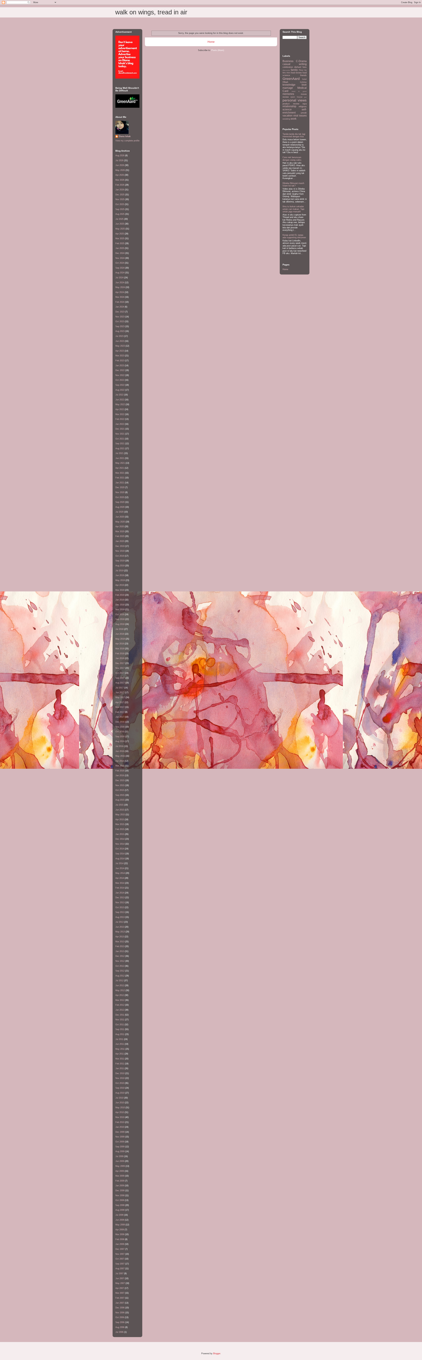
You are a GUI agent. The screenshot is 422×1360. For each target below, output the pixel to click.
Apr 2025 (119, 233)
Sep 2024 (119, 268)
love (304, 84)
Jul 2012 (119, 980)
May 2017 (120, 697)
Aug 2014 (119, 858)
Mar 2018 (119, 648)
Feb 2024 (119, 302)
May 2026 (120, 170)
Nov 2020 (119, 492)
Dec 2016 (119, 722)
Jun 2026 (119, 165)
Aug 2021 (119, 448)
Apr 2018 (119, 643)
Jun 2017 (119, 692)
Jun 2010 (119, 1102)
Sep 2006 (119, 1322)
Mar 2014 (119, 883)
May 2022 (120, 404)
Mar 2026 (119, 180)
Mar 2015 (119, 824)
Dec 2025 (119, 194)
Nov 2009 (119, 1136)
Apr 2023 (119, 351)
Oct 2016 (119, 731)
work (293, 118)
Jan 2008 (119, 1244)
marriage (288, 87)
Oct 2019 (119, 556)
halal (304, 79)
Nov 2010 (119, 1078)
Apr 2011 (119, 1053)
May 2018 (120, 639)
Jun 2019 (119, 575)
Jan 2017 (119, 717)
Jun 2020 (119, 517)
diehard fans (300, 67)
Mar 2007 (119, 1293)
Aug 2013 (119, 917)
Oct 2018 (119, 614)
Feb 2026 (119, 185)
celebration (288, 67)
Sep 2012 (119, 971)
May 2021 (120, 463)
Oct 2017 (119, 673)
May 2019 (120, 580)
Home (211, 41)
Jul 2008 (119, 1215)
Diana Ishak (125, 136)
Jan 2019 (119, 600)
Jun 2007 (119, 1278)
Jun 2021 (119, 458)
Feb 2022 (119, 419)
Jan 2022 (119, 424)
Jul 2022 (119, 394)
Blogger (216, 1353)
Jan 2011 (119, 1068)
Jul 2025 (119, 219)
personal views (295, 100)
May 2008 (120, 1224)
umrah (304, 113)
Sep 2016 (119, 736)
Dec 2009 (119, 1132)
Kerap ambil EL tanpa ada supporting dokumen (294, 236)
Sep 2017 (119, 678)
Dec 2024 (119, 253)
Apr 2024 (119, 292)
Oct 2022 (119, 380)
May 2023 (120, 346)
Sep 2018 (119, 619)
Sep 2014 (119, 853)
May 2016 (120, 756)
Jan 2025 (119, 248)
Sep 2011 (119, 1029)
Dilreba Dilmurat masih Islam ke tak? (293, 184)
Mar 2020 (119, 531)
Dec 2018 (119, 604)
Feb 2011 (119, 1063)
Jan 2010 (119, 1127)
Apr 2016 (119, 761)
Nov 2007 (119, 1254)
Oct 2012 (119, 966)
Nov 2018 (119, 609)
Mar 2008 (119, 1234)
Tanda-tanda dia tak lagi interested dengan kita (294, 135)
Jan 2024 (119, 307)
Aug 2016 (119, 741)
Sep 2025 (119, 209)
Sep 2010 (119, 1088)
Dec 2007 (119, 1249)
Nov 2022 (119, 375)
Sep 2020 (119, 502)
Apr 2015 (119, 819)
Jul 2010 (119, 1098)
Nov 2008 (119, 1195)
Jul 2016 (119, 746)
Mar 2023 (119, 355)
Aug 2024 (119, 272)
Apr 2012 (119, 995)
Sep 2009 (119, 1146)
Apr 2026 (119, 175)
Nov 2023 (119, 316)
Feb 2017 (119, 712)
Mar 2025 (119, 238)
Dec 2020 (119, 487)
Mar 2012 (119, 1000)
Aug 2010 (119, 1093)
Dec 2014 (119, 839)
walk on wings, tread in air (151, 12)
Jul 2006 (119, 1332)
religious (303, 106)
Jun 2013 (119, 927)
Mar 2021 (119, 473)
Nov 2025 (119, 199)
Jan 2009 (119, 1185)
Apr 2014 (119, 878)
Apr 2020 (119, 526)
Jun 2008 (119, 1220)
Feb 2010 (119, 1122)
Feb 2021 (119, 477)
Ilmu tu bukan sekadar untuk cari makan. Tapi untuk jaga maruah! (293, 209)
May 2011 (120, 1049)
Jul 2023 (119, 336)
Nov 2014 (119, 844)
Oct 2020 (119, 497)
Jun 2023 (119, 341)
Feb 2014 (119, 888)
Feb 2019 (119, 595)
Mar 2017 (119, 707)
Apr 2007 (119, 1288)
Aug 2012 (119, 975)
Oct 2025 (119, 204)
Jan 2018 (119, 658)
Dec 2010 (119, 1073)
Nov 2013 (119, 902)
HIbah (285, 82)
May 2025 (120, 228)
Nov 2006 (119, 1312)
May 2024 (120, 287)
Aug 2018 (119, 624)
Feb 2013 (119, 946)
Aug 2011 (119, 1034)
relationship (289, 106)
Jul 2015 (119, 805)
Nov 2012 (119, 961)
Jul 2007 (119, 1273)
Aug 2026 (119, 155)
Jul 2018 (119, 629)
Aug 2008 (119, 1210)
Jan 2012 (119, 1010)
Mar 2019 (119, 590)
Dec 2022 (119, 370)
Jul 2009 (119, 1156)
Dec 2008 (119, 1190)
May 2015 (120, 814)
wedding (286, 119)
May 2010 (120, 1107)
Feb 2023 (119, 360)
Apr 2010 (119, 1112)
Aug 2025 (119, 214)
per (305, 97)
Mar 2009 (119, 1176)
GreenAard (291, 79)
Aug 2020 (119, 507)
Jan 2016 (119, 775)
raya (304, 103)
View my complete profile (127, 140)
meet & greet (299, 91)
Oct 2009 (119, 1141)
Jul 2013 (119, 922)
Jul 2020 (119, 512)
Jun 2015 (119, 810)
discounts (286, 70)
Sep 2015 (119, 795)
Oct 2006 (119, 1317)
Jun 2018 (119, 634)
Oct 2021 (119, 438)
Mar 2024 (119, 297)
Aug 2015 (119, 800)
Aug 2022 (119, 390)
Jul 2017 (119, 687)
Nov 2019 (119, 551)
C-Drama (301, 61)
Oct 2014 (119, 848)
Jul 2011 (119, 1039)
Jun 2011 (119, 1044)
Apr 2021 (119, 468)
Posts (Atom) (217, 50)
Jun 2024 (119, 282)
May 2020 (120, 521)
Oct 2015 (119, 790)
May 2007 (120, 1283)
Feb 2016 (119, 770)
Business (288, 61)
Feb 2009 (119, 1181)
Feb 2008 (119, 1239)
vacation (287, 115)
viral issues (300, 115)
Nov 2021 (119, 434)
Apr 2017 (119, 702)
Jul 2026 (119, 160)
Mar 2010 (119, 1117)
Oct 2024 (119, 263)
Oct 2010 (119, 1083)
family (294, 69)
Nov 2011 (119, 1019)
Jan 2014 (119, 892)
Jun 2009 (119, 1161)
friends (303, 75)
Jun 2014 (119, 868)
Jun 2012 (119, 985)
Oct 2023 (119, 321)
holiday (303, 82)
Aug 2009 (119, 1151)
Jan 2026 (119, 189)
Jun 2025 (119, 224)
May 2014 (120, 873)
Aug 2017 (119, 682)
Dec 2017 (119, 663)
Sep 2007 (119, 1264)
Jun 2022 (119, 399)
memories (288, 94)
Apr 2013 (119, 936)
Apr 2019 (119, 585)
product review (291, 103)
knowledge (289, 84)
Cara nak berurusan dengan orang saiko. (292, 158)
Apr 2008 (119, 1229)
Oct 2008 (119, 1200)
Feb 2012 (119, 1005)
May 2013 (120, 931)
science (287, 109)
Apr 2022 (119, 409)
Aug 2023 (119, 331)
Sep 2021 (119, 443)
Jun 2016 (119, 751)
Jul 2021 (119, 453)
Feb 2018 (119, 653)
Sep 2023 (119, 326)
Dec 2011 (119, 1015)
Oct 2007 (119, 1259)
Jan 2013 (119, 951)
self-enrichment (295, 111)
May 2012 (120, 990)
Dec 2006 (119, 1307)
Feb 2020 (119, 536)
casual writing (295, 64)
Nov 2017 (119, 668)
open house (296, 97)
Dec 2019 (119, 546)
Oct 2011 (119, 1024)
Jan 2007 (119, 1303)
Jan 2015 (119, 834)
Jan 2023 (119, 365)
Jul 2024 (119, 277)
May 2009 (120, 1166)
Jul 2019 (119, 570)
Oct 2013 (119, 907)
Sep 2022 (119, 385)
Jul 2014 (119, 863)
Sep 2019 (119, 560)
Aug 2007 (119, 1268)
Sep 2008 (119, 1205)
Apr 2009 (119, 1171)
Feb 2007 (119, 1298)
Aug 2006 (119, 1327)
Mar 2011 (119, 1058)
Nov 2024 (119, 258)
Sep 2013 (119, 912)
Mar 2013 (119, 941)
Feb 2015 (119, 829)
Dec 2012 (119, 956)
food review (296, 72)
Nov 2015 (119, 785)
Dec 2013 (119, 897)
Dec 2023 (119, 311)
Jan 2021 (119, 482)
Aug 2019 (119, 565)
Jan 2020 (119, 541)
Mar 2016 (119, 765)
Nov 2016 (119, 727)
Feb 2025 (119, 243)
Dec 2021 (119, 429)
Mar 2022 (119, 414)
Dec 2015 (119, 780)
